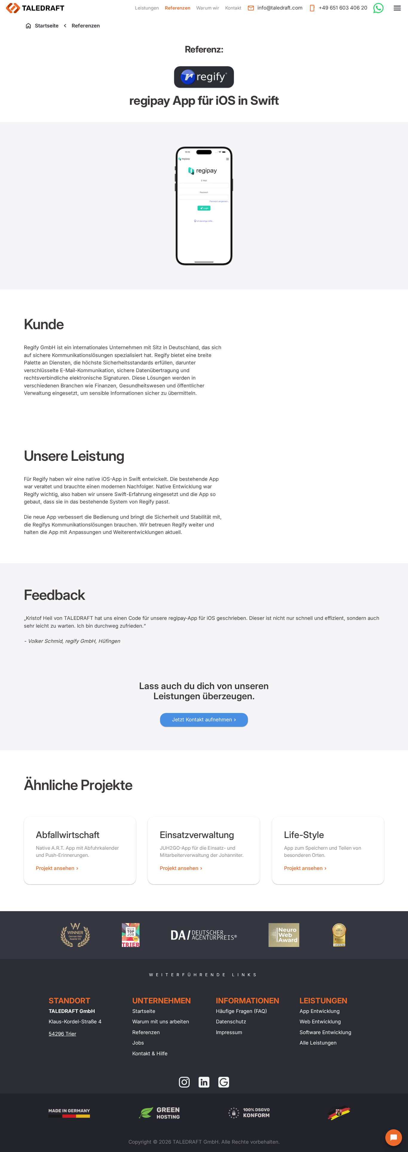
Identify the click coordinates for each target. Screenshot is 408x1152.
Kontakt (233, 8)
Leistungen (147, 8)
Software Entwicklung (325, 1032)
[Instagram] (184, 1082)
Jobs (138, 1043)
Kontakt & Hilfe (150, 1053)
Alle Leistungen (318, 1043)
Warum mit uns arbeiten (160, 1022)
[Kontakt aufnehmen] (393, 1137)
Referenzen (177, 8)
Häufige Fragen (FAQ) (241, 1011)
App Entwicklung (320, 1011)
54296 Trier (62, 1034)
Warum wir (207, 8)
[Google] (224, 1082)
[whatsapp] (378, 8)
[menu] (397, 8)
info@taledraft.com (280, 8)
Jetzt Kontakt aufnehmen (202, 720)
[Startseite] (35, 8)
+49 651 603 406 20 (343, 8)
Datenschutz (231, 1022)
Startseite (47, 26)
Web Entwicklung (320, 1022)
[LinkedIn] (204, 1082)
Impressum (229, 1032)
